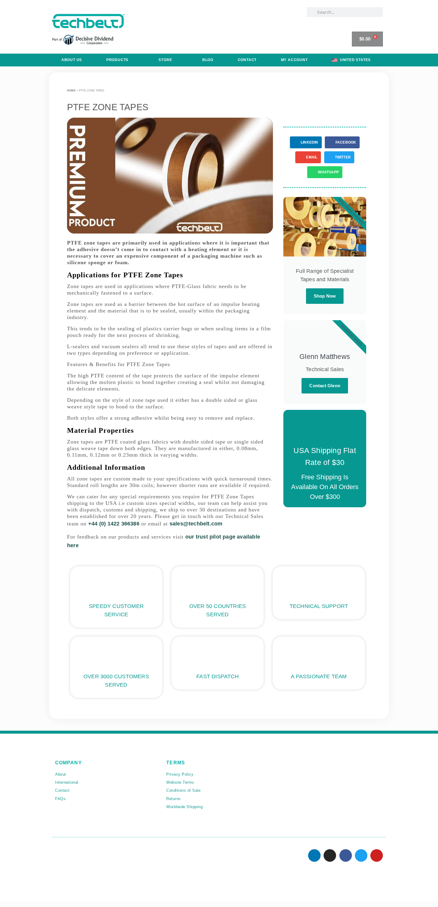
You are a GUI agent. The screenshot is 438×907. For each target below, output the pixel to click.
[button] (169, 176)
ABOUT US (71, 60)
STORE (165, 60)
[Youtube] (376, 855)
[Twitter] (361, 855)
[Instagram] (330, 855)
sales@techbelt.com (196, 524)
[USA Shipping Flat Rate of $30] (324, 429)
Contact (247, 60)
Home (71, 90)
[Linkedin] (314, 855)
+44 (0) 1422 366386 (113, 524)
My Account (294, 60)
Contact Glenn (324, 385)
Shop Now (325, 295)
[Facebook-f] (345, 855)
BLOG (207, 60)
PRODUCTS (117, 60)
